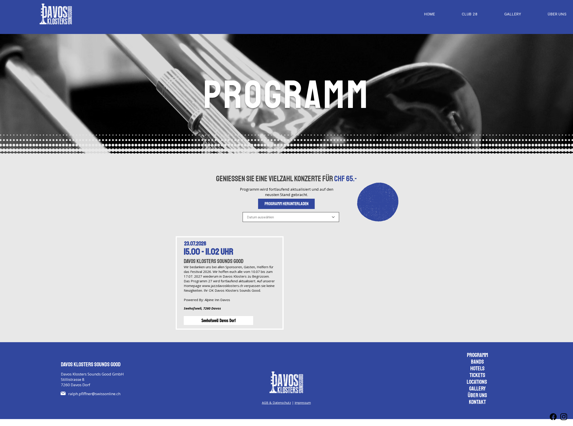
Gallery (477, 388)
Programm (477, 355)
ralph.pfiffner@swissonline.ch (94, 393)
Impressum (303, 403)
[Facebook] (553, 416)
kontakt (477, 402)
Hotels (477, 368)
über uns (477, 395)
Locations (477, 382)
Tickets (477, 375)
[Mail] (63, 393)
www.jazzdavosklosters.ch (222, 285)
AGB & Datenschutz (276, 403)
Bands (477, 361)
